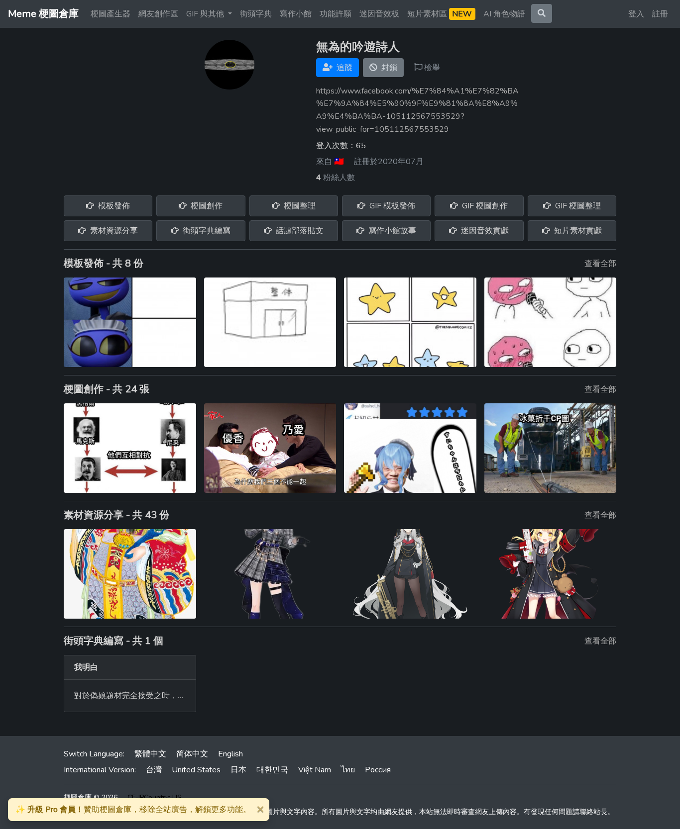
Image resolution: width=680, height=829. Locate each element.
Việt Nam (314, 769)
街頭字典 (256, 13)
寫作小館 (296, 13)
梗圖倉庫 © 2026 (90, 797)
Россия (378, 769)
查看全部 (600, 263)
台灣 (154, 769)
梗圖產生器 (110, 13)
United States (196, 769)
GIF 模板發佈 (391, 205)
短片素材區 (439, 13)
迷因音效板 (379, 13)
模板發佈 (113, 205)
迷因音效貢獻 (484, 230)
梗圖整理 (299, 205)
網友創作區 (158, 13)
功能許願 (335, 13)
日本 (238, 769)
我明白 (86, 667)
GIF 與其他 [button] (206, 13)
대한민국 (272, 769)
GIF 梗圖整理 (577, 205)
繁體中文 (150, 753)
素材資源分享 (113, 230)
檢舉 (431, 67)
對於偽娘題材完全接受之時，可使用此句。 (150, 695)
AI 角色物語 (504, 13)
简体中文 (192, 753)
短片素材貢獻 (577, 230)
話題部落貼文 (299, 230)
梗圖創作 (206, 205)
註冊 (660, 13)
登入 (636, 13)
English (230, 753)
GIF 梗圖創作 (484, 205)
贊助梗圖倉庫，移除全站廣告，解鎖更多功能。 (133, 809)
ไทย (348, 769)
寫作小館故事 (391, 230)
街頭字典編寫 (205, 230)
